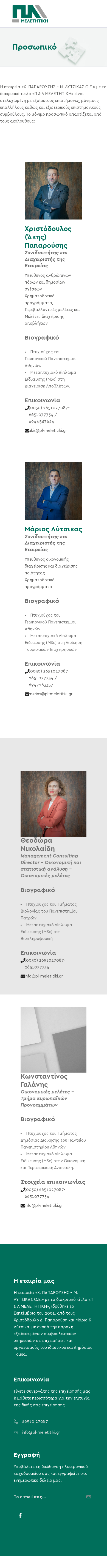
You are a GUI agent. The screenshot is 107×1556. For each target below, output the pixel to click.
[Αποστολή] (89, 1495)
